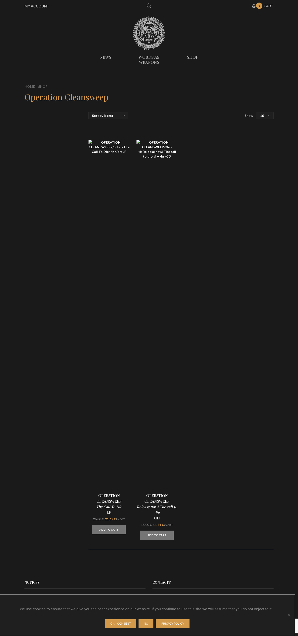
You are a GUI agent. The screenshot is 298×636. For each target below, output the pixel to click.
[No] (289, 615)
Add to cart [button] (109, 529)
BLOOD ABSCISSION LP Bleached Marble (252, 528)
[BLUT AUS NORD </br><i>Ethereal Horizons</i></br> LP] (225, 417)
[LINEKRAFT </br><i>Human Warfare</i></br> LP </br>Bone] (225, 361)
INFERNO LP (252, 329)
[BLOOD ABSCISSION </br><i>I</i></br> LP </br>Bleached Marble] (225, 529)
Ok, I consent (120, 623)
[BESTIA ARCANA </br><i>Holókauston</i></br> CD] (225, 473)
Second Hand (228, 190)
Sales (221, 182)
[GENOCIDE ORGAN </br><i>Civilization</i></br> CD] (225, 445)
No (146, 623)
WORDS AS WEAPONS (149, 59)
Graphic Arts (228, 167)
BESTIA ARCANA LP (251, 497)
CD (219, 132)
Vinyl (221, 140)
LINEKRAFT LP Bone (250, 360)
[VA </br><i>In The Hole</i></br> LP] (225, 277)
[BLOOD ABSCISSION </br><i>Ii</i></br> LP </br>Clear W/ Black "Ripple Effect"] (225, 389)
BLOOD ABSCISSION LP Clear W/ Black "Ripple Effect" (252, 388)
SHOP (192, 57)
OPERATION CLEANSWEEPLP (109, 504)
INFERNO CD (252, 301)
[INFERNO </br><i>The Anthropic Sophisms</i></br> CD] (225, 305)
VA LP (247, 273)
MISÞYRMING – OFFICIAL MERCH (245, 124)
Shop (42, 86)
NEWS (105, 57)
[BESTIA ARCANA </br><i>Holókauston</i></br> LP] (225, 501)
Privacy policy (172, 623)
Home (30, 86)
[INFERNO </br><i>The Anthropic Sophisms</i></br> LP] (225, 333)
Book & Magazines (232, 174)
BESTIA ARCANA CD (251, 469)
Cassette (224, 150)
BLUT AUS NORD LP (252, 413)
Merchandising (229, 157)
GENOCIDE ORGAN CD (252, 441)
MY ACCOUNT (36, 6)
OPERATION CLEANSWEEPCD (157, 506)
